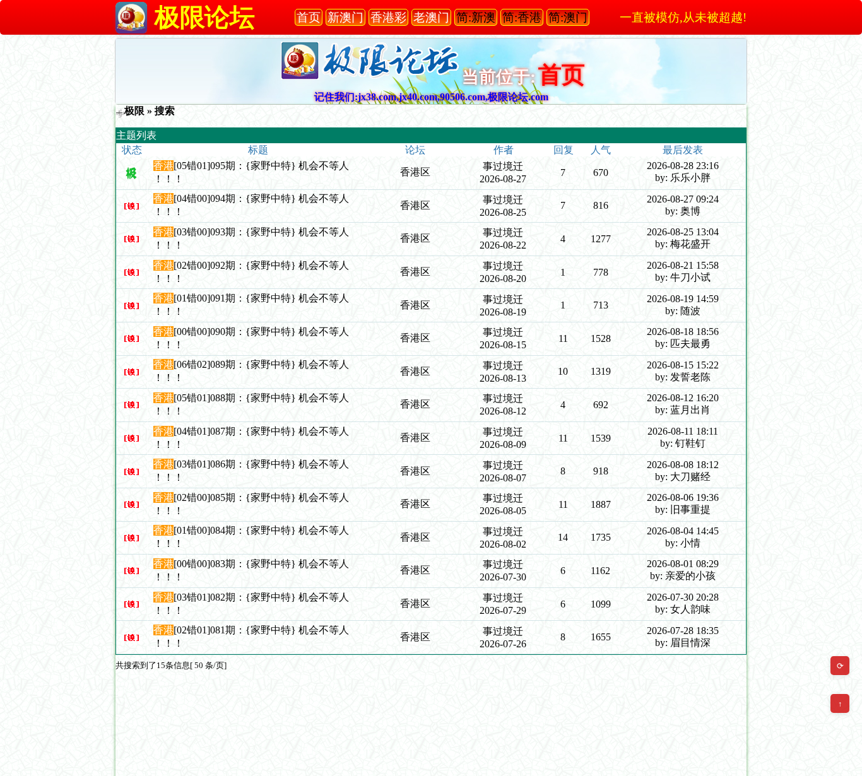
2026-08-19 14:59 (683, 298)
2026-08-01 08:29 (683, 563)
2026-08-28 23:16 (683, 165)
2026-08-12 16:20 (683, 397)
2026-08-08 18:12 (683, 464)
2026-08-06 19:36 (683, 497)
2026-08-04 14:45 (683, 531)
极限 (134, 110)
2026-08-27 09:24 (683, 199)
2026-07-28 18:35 (683, 630)
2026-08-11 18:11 (682, 431)
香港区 (415, 172)
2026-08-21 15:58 (683, 265)
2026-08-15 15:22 (683, 365)
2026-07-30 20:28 (683, 597)
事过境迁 (503, 166)
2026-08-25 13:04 (683, 231)
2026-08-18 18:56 (683, 331)
